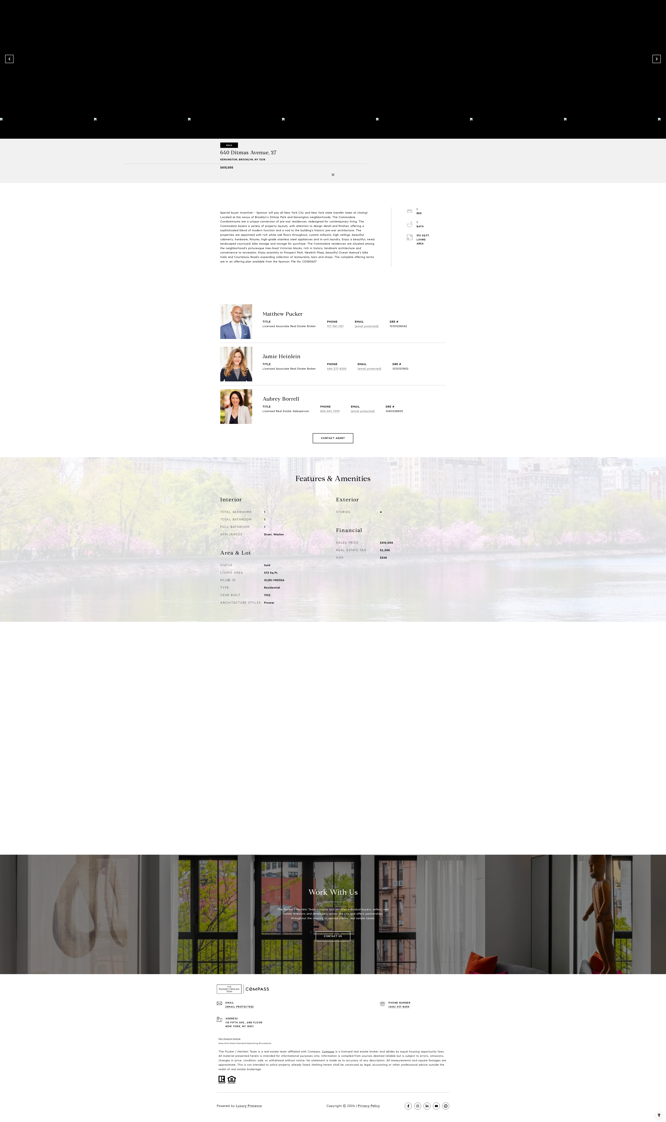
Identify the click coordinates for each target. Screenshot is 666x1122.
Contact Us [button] (333, 936)
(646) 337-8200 (398, 1006)
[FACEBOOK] (408, 1106)
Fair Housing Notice (230, 1038)
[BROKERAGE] (445, 1106)
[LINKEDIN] (427, 1106)
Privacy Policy (369, 1106)
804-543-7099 (330, 411)
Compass (328, 1051)
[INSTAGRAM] (417, 1106)
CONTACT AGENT (333, 438)
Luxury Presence (249, 1106)
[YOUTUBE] (436, 1106)
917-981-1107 (335, 326)
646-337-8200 (337, 368)
